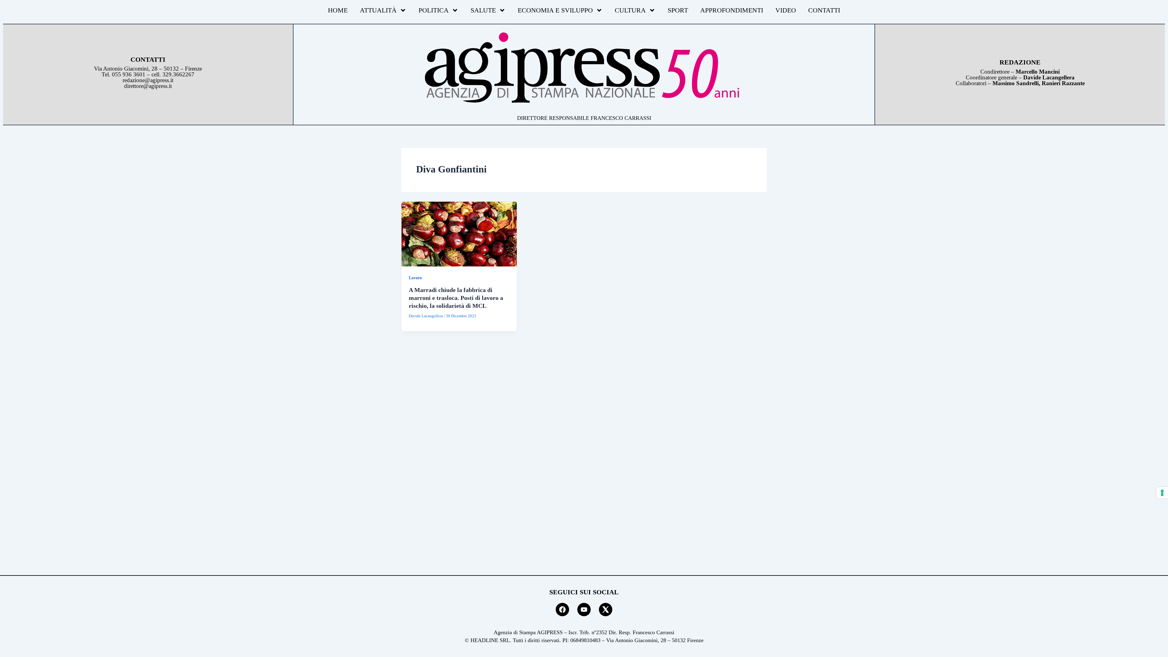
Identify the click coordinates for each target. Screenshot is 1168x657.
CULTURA (630, 10)
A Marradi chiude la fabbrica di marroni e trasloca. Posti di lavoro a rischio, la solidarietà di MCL (456, 298)
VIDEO (785, 10)
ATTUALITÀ (378, 10)
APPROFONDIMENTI (731, 10)
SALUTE (483, 10)
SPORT (678, 10)
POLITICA (434, 10)
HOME (338, 10)
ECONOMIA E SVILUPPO (555, 10)
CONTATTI (824, 10)
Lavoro (415, 278)
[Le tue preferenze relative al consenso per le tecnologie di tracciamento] (1162, 493)
